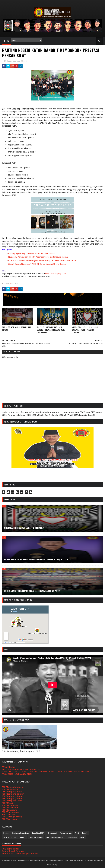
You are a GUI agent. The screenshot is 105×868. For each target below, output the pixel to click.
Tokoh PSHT (72, 837)
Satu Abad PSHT (10, 837)
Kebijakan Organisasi (20, 833)
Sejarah (23, 837)
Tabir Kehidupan (36, 837)
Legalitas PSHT (38, 833)
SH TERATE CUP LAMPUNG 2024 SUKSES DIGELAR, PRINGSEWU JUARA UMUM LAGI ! (51, 330)
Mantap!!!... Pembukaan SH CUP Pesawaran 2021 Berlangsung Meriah (38, 257)
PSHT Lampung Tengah (13, 796)
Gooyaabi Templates (94, 860)
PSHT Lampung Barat (12, 791)
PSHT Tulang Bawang (12, 816)
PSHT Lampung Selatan (13, 794)
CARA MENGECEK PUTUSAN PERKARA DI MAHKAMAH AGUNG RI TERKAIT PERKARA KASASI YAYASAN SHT (47, 771)
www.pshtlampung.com (55, 273)
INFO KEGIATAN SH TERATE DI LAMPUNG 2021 (22, 769)
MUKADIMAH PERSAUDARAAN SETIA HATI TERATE (24, 528)
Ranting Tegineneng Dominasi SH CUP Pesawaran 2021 (32, 253)
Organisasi (52, 833)
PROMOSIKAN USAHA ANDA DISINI (17, 774)
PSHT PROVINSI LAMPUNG (27, 860)
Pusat (84, 833)
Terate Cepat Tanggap (13, 851)
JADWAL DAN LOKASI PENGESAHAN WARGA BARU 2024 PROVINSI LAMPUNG (85, 330)
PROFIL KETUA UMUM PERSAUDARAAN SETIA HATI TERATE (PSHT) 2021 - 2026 (37, 559)
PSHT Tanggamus (10, 812)
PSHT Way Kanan (10, 819)
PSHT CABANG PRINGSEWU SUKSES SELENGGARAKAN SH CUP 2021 (32, 590)
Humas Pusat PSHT (11, 848)
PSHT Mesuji (7, 803)
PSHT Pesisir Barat (10, 807)
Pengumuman (66, 833)
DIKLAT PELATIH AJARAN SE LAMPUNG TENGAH (16, 328)
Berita (6, 284)
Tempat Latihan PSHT (55, 837)
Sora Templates (76, 860)
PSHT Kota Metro (10, 789)
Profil (77, 833)
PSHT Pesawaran (10, 805)
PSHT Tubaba (8, 814)
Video (82, 837)
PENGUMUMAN (8, 767)
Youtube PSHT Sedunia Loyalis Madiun (20, 853)
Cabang (14, 284)
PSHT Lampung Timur (12, 798)
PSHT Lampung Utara (12, 800)
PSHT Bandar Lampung (13, 787)
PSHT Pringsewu (9, 810)
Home (6, 40)
